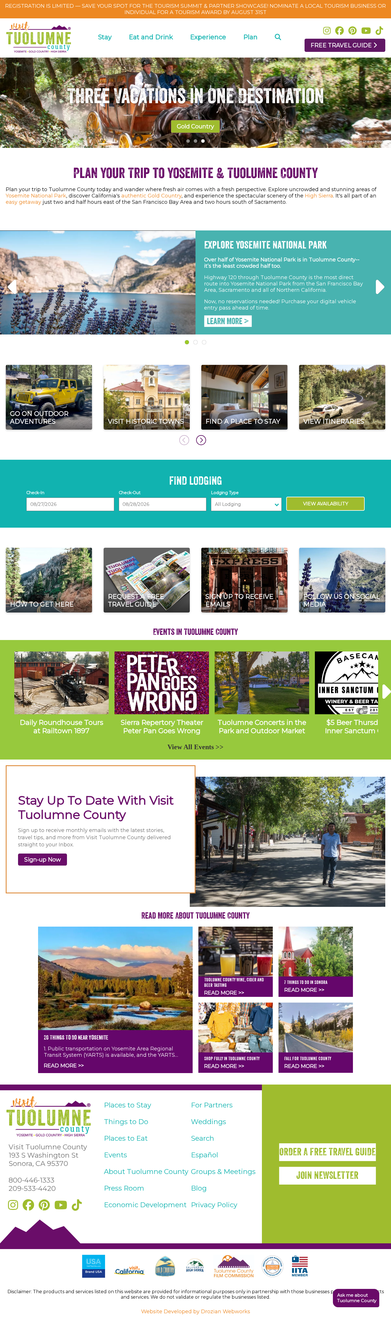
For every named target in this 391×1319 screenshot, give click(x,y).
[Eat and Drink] (150, 53)
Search (202, 1138)
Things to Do (126, 1122)
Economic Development (145, 1205)
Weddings (208, 1122)
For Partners (212, 1105)
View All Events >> (195, 747)
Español (204, 1155)
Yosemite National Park (36, 196)
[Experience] (208, 53)
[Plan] (250, 53)
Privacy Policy (214, 1205)
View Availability (325, 503)
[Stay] (105, 53)
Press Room (124, 1188)
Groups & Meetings (223, 1171)
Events (115, 1155)
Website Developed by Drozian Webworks (195, 1311)
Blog (199, 1188)
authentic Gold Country (151, 196)
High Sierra (319, 196)
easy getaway (23, 202)
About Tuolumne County (146, 1171)
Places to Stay (127, 1105)
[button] (356, 1298)
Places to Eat (126, 1138)
